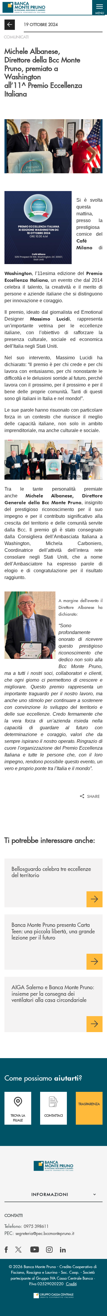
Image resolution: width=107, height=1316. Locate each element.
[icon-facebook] (6, 1250)
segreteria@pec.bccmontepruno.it (44, 1233)
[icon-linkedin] (63, 1250)
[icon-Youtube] (34, 1250)
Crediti (71, 1283)
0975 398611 (36, 1226)
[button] (99, 7)
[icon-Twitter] (19, 1250)
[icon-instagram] (49, 1250)
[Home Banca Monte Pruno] (24, 7)
